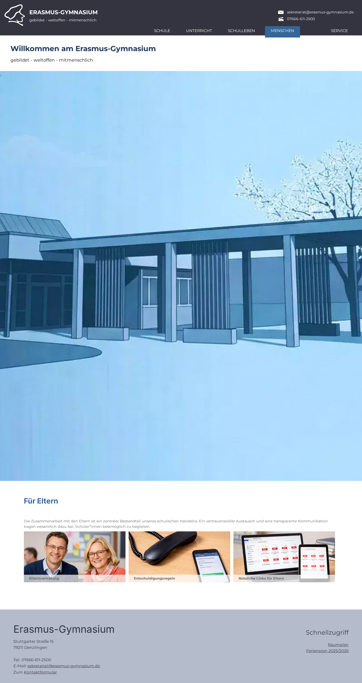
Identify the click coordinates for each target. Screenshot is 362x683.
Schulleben (241, 30)
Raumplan (338, 644)
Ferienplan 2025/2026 (327, 650)
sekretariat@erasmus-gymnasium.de (320, 12)
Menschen (282, 30)
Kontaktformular (40, 672)
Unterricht (199, 30)
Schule (162, 30)
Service (339, 30)
